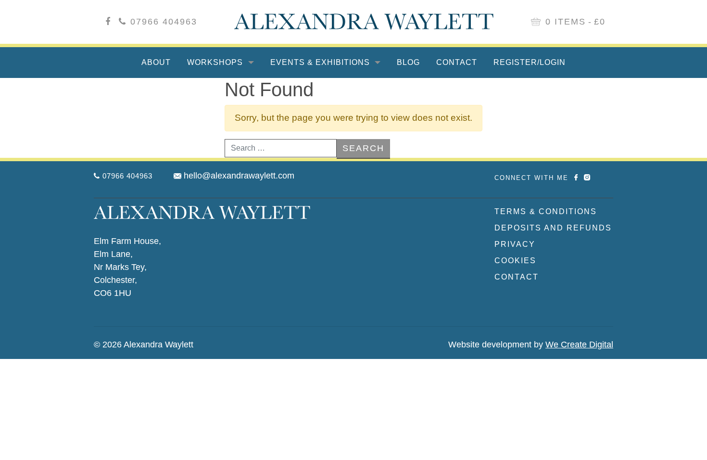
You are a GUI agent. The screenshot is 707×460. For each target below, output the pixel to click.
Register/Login (529, 62)
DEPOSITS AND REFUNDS (553, 228)
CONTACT (516, 277)
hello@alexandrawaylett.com (239, 175)
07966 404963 (163, 21)
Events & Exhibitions (321, 62)
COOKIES (515, 260)
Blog (408, 62)
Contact (456, 62)
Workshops (216, 62)
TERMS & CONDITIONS (545, 211)
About (156, 62)
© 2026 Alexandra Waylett (143, 344)
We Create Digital (579, 344)
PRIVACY (514, 244)
